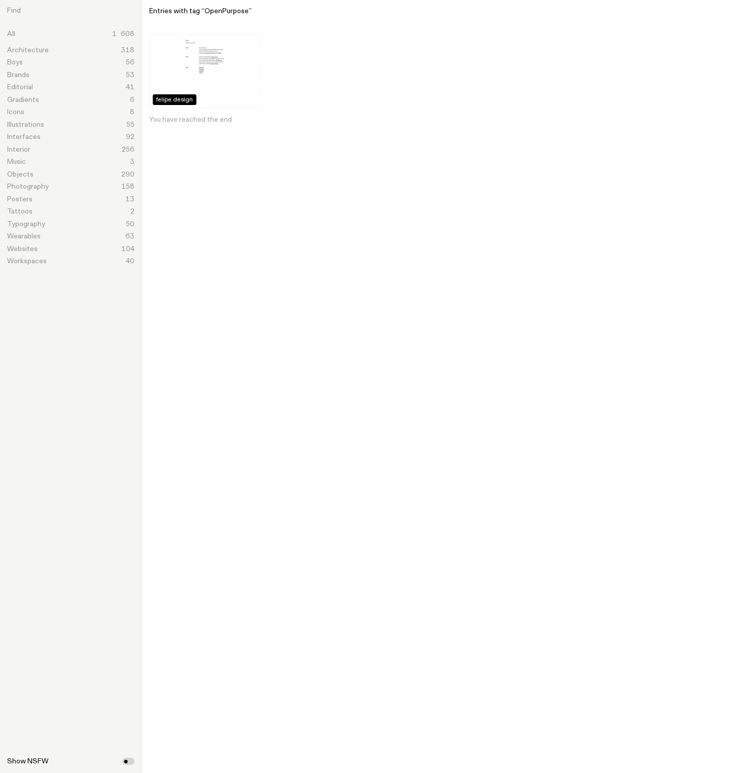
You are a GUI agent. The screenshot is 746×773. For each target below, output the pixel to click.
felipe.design (174, 100)
